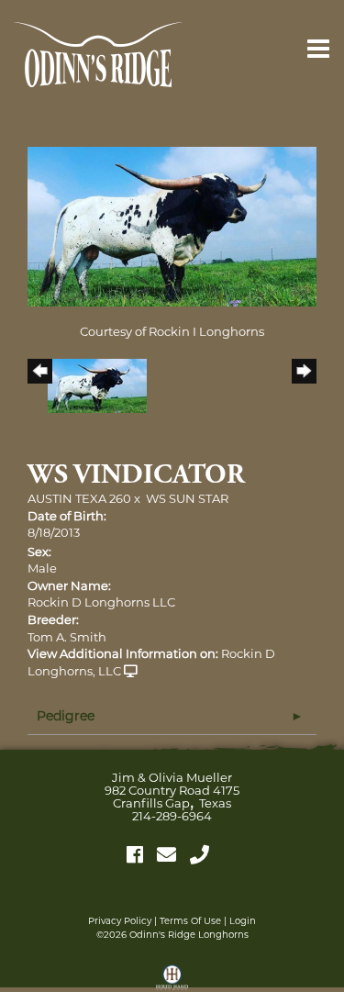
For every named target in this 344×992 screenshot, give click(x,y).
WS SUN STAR (187, 498)
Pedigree (65, 716)
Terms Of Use (190, 921)
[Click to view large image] (172, 224)
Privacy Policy (119, 921)
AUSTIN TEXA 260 (79, 498)
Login (242, 921)
